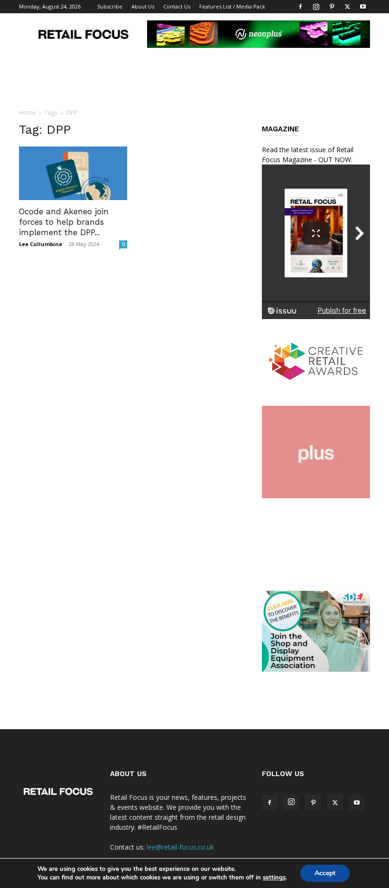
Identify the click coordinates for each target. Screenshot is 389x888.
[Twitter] (347, 6)
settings (274, 877)
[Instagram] (316, 6)
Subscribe (109, 6)
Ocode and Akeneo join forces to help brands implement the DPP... (64, 222)
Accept (325, 873)
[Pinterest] (331, 6)
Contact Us (176, 6)
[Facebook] (300, 6)
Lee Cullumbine (40, 243)
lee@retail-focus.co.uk (180, 846)
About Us (142, 6)
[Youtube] (363, 6)
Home (27, 113)
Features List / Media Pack (232, 6)
